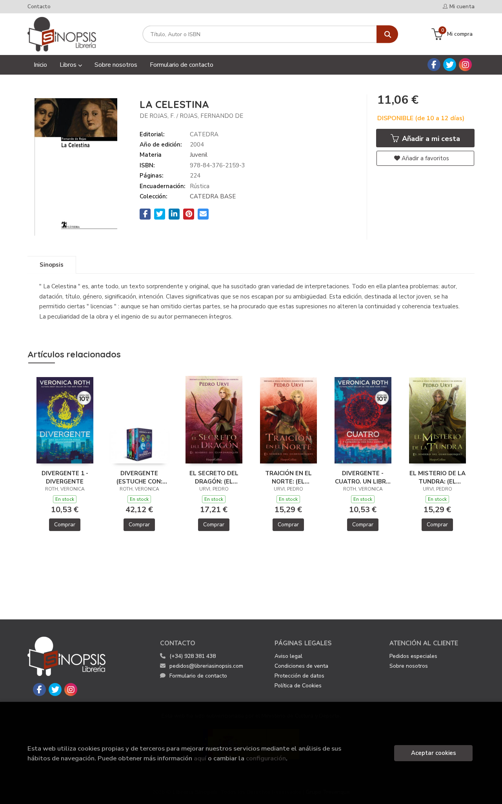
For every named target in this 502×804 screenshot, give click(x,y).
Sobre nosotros (408, 666)
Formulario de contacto (198, 675)
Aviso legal (288, 656)
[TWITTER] (449, 64)
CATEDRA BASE (213, 196)
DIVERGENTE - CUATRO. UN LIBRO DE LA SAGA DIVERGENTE (363, 477)
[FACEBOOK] (433, 64)
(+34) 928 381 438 (192, 656)
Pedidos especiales (413, 656)
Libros (69, 64)
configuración (266, 758)
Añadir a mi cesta (430, 138)
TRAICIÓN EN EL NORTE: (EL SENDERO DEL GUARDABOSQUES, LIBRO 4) (288, 477)
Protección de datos (299, 675)
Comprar (64, 524)
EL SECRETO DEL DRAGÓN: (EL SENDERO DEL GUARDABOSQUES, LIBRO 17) (214, 477)
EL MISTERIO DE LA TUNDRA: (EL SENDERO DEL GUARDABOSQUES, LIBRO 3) (437, 477)
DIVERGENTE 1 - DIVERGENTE (65, 477)
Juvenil (198, 155)
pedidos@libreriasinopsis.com (206, 666)
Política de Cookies (298, 685)
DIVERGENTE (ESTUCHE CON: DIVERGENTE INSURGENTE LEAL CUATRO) (139, 477)
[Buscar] (387, 34)
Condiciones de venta (301, 666)
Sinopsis (52, 265)
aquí (200, 758)
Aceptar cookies (433, 753)
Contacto (39, 6)
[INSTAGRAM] (465, 64)
